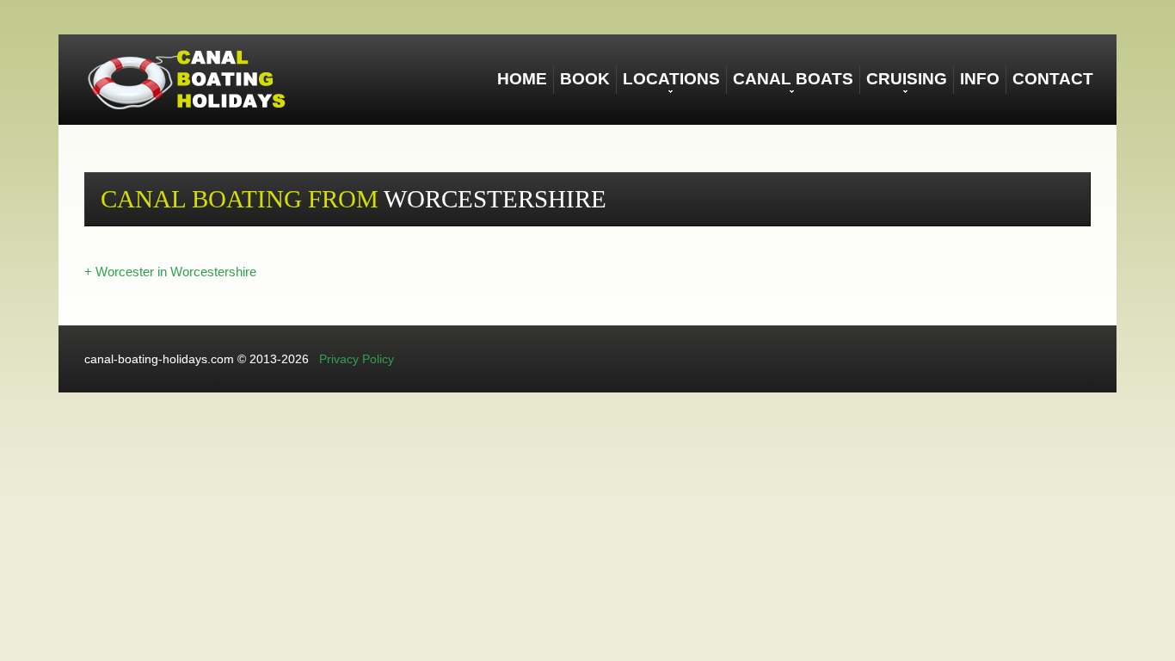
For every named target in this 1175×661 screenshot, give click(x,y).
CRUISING (906, 79)
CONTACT (1052, 79)
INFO (980, 79)
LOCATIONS (671, 79)
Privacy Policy (356, 359)
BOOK (585, 79)
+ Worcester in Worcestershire (170, 271)
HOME (522, 79)
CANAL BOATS (793, 79)
